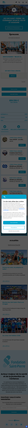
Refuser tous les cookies (14, 230)
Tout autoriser (14, 222)
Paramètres (14, 227)
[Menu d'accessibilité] (26, 426)
